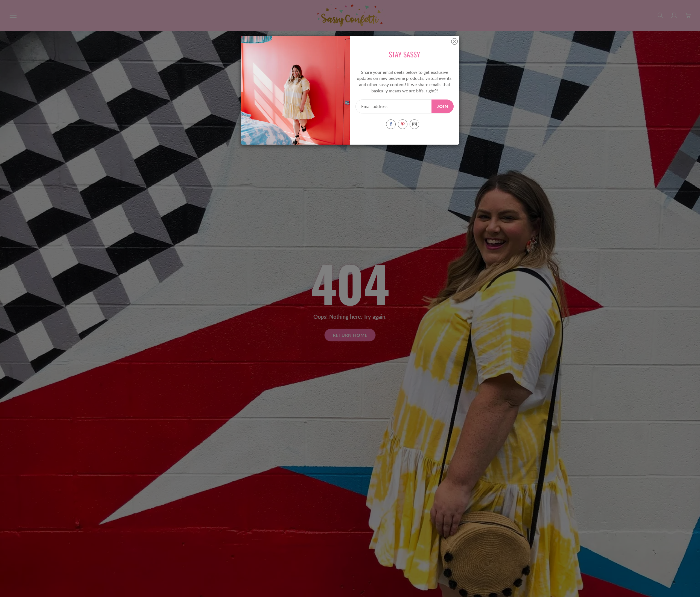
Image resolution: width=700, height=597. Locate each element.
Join (442, 106)
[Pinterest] (402, 124)
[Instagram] (414, 124)
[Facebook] (391, 124)
